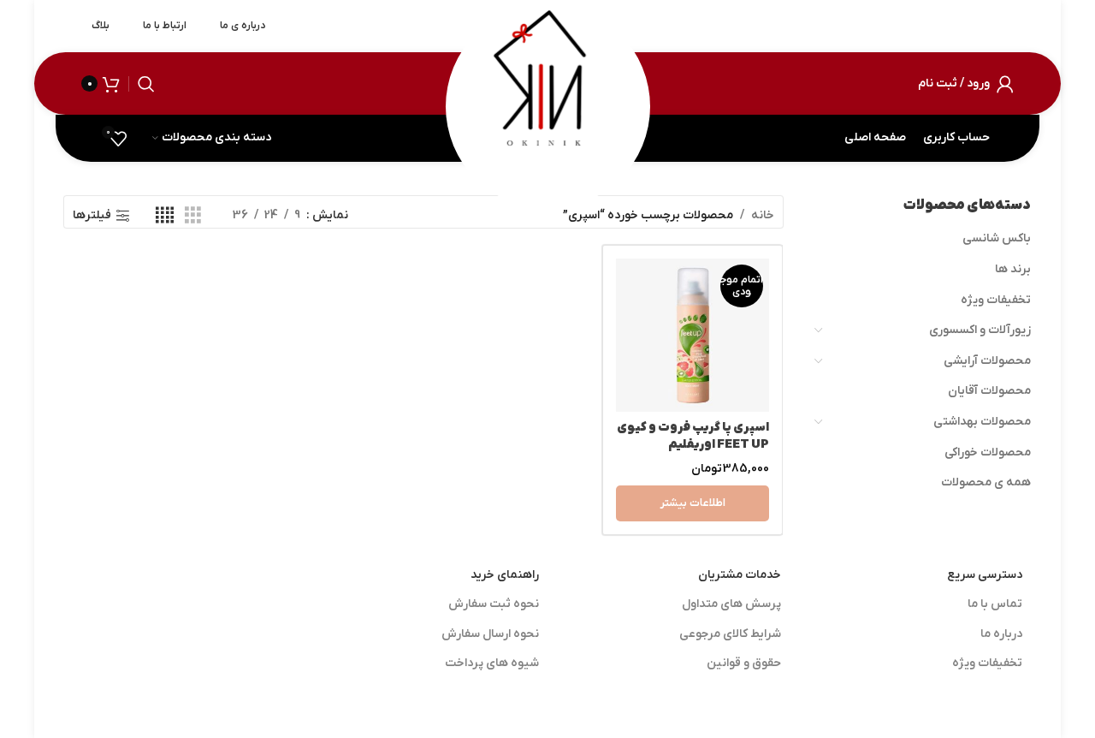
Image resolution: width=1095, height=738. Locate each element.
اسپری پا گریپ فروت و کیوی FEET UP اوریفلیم (693, 436)
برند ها (1013, 269)
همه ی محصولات (986, 482)
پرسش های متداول (731, 604)
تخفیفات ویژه (996, 300)
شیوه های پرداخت (492, 663)
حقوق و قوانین (744, 663)
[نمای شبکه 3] (193, 216)
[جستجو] (146, 84)
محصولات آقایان (989, 391)
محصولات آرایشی (987, 361)
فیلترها (92, 216)
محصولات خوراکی (987, 452)
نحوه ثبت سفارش (493, 604)
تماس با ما (995, 604)
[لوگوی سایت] (547, 82)
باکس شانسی (996, 238)
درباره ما (1001, 634)
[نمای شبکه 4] (165, 216)
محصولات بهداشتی (982, 422)
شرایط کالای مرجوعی (730, 634)
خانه (762, 215)
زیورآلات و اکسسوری (980, 330)
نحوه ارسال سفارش (490, 634)
